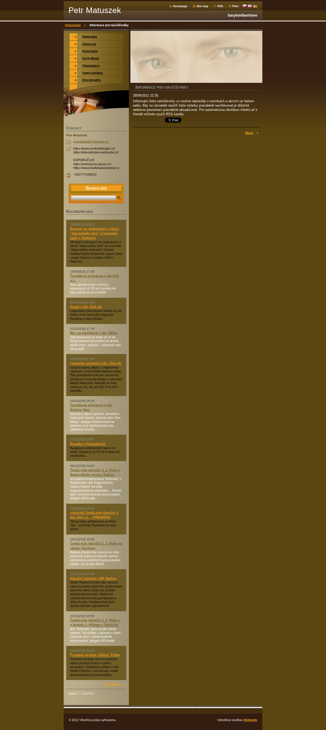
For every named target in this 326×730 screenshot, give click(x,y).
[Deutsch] (255, 6)
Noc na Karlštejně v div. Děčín (93, 333)
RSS (220, 6)
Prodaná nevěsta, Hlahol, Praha (95, 655)
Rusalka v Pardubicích (87, 444)
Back (249, 133)
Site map (202, 6)
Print (235, 6)
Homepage (180, 6)
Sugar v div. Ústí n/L (86, 307)
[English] (250, 6)
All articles (112, 684)
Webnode (250, 720)
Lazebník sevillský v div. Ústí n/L (96, 363)
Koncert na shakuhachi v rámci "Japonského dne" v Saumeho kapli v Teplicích (94, 233)
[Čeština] (244, 6)
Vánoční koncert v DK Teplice (93, 578)
